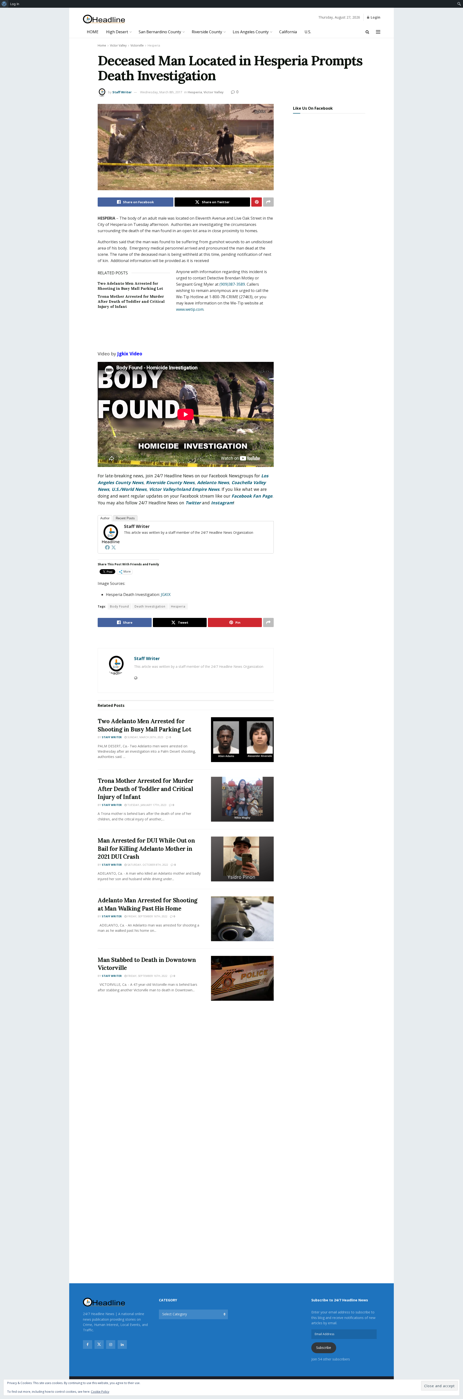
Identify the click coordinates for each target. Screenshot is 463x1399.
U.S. (308, 31)
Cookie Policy (100, 1392)
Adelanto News (213, 482)
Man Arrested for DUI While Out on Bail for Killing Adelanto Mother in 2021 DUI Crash (146, 848)
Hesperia (154, 45)
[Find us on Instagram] (110, 1344)
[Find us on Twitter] (99, 1344)
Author (104, 518)
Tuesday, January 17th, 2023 (146, 805)
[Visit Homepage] (104, 19)
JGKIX (165, 594)
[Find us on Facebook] (87, 1344)
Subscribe (323, 1347)
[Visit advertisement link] (186, 638)
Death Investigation (150, 606)
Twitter (193, 503)
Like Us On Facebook (313, 108)
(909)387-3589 (232, 284)
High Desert (117, 31)
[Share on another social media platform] (268, 202)
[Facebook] (107, 547)
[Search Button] (367, 32)
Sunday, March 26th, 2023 (145, 737)
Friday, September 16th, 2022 (147, 916)
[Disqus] (186, 1076)
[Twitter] (113, 547)
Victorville (137, 45)
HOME (92, 31)
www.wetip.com (190, 309)
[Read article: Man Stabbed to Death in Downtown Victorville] (242, 978)
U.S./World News (129, 489)
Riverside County (207, 31)
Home (102, 45)
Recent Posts (125, 518)
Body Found (119, 606)
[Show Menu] (378, 32)
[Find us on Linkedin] (122, 1344)
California (288, 31)
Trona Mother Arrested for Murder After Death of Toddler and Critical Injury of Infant (131, 301)
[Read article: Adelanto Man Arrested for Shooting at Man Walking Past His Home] (242, 918)
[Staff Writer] (110, 533)
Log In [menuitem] (14, 4)
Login (375, 17)
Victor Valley (118, 45)
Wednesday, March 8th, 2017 (161, 92)
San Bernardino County (160, 31)
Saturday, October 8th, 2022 (147, 864)
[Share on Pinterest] (256, 202)
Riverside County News (170, 482)
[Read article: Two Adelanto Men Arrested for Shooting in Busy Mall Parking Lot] (242, 739)
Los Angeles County (251, 31)
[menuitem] (4, 4)
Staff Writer (122, 92)
